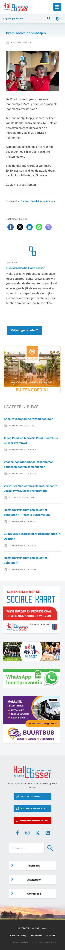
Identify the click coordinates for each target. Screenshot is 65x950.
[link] (57, 18)
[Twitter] (37, 832)
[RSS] (47, 832)
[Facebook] (17, 832)
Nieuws (25, 200)
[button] (49, 18)
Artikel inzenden (31, 796)
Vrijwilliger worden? (24, 330)
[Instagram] (27, 832)
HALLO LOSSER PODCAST (34, 808)
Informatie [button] (34, 865)
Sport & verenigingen (42, 200)
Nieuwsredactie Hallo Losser (25, 268)
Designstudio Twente (47, 942)
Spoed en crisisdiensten (34, 820)
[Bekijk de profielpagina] (32, 251)
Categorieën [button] (34, 879)
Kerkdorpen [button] (34, 893)
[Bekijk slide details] (32, 369)
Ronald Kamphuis (20, 942)
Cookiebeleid (36, 935)
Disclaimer (51, 935)
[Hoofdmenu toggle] (57, 7)
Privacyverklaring (18, 935)
